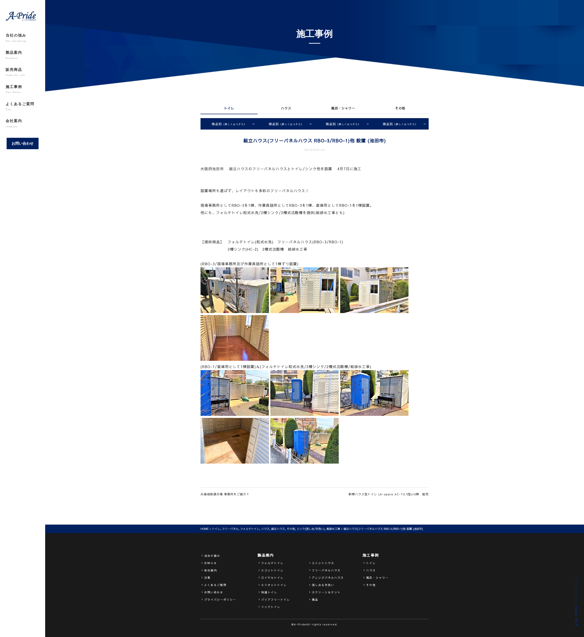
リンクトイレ (270, 607)
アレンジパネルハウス (328, 577)
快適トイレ (269, 592)
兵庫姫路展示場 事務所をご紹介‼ (225, 494)
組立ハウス (278, 529)
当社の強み (16, 37)
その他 (400, 108)
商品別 (229, 124)
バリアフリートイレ (275, 599)
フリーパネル (230, 529)
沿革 (207, 577)
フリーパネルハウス (326, 570)
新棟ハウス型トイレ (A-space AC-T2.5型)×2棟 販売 (389, 494)
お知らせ (210, 563)
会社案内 (14, 123)
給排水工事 (333, 529)
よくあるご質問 (20, 106)
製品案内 (14, 54)
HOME (205, 529)
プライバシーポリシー (220, 599)
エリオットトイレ (274, 585)
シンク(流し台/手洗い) (311, 529)
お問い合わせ (23, 143)
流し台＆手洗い (323, 585)
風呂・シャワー (343, 108)
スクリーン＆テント (326, 592)
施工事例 (14, 89)
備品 (315, 599)
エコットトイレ (272, 570)
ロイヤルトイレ (272, 577)
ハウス (286, 108)
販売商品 (15, 72)
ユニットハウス (323, 563)
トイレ (229, 108)
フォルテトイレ (249, 529)
